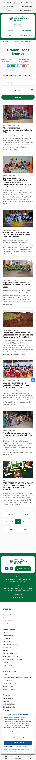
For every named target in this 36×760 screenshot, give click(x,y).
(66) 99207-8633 (21, 581)
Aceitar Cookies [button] (18, 737)
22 (6, 521)
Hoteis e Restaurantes (10, 656)
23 (12, 521)
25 (24, 521)
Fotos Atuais (7, 647)
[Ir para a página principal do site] (18, 18)
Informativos (7, 680)
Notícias (5, 612)
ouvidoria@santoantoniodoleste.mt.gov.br (18, 579)
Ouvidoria (10, 30)
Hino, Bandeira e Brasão (11, 645)
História (5, 633)
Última (26, 529)
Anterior (10, 514)
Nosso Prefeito (8, 686)
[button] (8, 10)
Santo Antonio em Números (12, 659)
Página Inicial (7, 41)
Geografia (6, 642)
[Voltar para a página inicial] (18, 561)
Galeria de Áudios (9, 621)
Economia (6, 639)
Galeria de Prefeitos (10, 653)
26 (30, 521)
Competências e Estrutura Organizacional (17, 677)
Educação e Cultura (10, 707)
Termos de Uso (24, 748)
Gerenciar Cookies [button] (18, 743)
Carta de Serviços (26, 30)
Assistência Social (9, 704)
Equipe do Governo (9, 683)
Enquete (5, 624)
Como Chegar (8, 665)
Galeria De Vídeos (9, 618)
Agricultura (6, 701)
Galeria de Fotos (8, 615)
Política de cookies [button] (24, 568)
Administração (8, 698)
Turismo (5, 662)
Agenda (5, 650)
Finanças (6, 710)
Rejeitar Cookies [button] (18, 732)
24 (18, 521)
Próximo (25, 514)
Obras (5, 674)
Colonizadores (8, 636)
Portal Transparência (25, 35)
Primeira (10, 529)
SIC (10, 35)
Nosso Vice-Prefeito (10, 689)
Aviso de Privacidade (13, 748)
